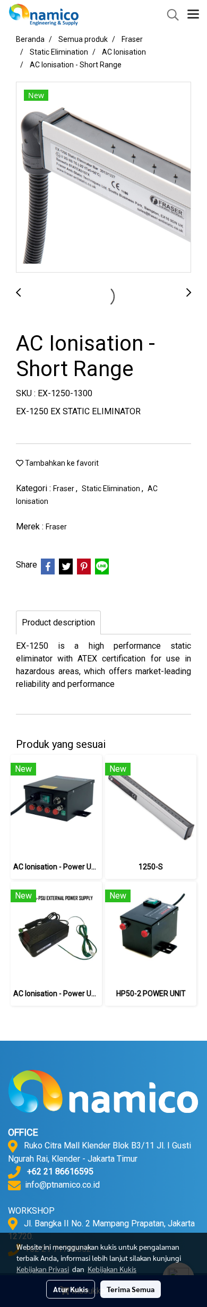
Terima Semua (130, 1289)
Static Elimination (112, 488)
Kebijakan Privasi (42, 1269)
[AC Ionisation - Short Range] (103, 177)
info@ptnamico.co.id (62, 1185)
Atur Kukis (70, 1289)
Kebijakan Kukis (112, 1269)
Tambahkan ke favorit (61, 463)
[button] (169, 15)
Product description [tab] (58, 622)
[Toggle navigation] (193, 15)
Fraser (64, 488)
